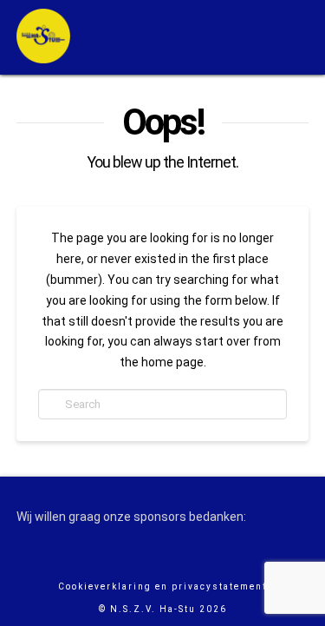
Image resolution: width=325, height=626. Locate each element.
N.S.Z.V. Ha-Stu (153, 609)
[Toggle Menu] (271, 37)
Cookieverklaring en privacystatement (162, 586)
